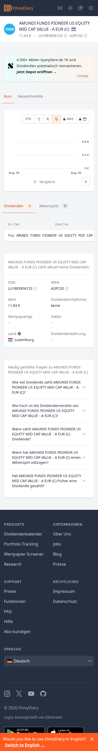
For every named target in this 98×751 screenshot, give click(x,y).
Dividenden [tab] (17, 205)
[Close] (92, 739)
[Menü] (91, 8)
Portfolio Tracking (21, 544)
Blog (57, 554)
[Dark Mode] (70, 8)
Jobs (57, 544)
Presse (59, 564)
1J (38, 119)
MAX (70, 119)
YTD (28, 119)
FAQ (8, 611)
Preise (10, 591)
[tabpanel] (49, 150)
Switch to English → (25, 745)
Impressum (64, 591)
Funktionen (15, 601)
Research (13, 564)
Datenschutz (65, 601)
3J (47, 119)
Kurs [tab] (8, 96)
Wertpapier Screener (24, 554)
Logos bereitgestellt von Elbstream (33, 717)
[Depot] (80, 8)
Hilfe (8, 621)
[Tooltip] (18, 334)
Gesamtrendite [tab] (30, 96)
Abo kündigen (17, 631)
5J (56, 119)
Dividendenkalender (23, 534)
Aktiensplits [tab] (52, 205)
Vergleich (47, 181)
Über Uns (62, 534)
